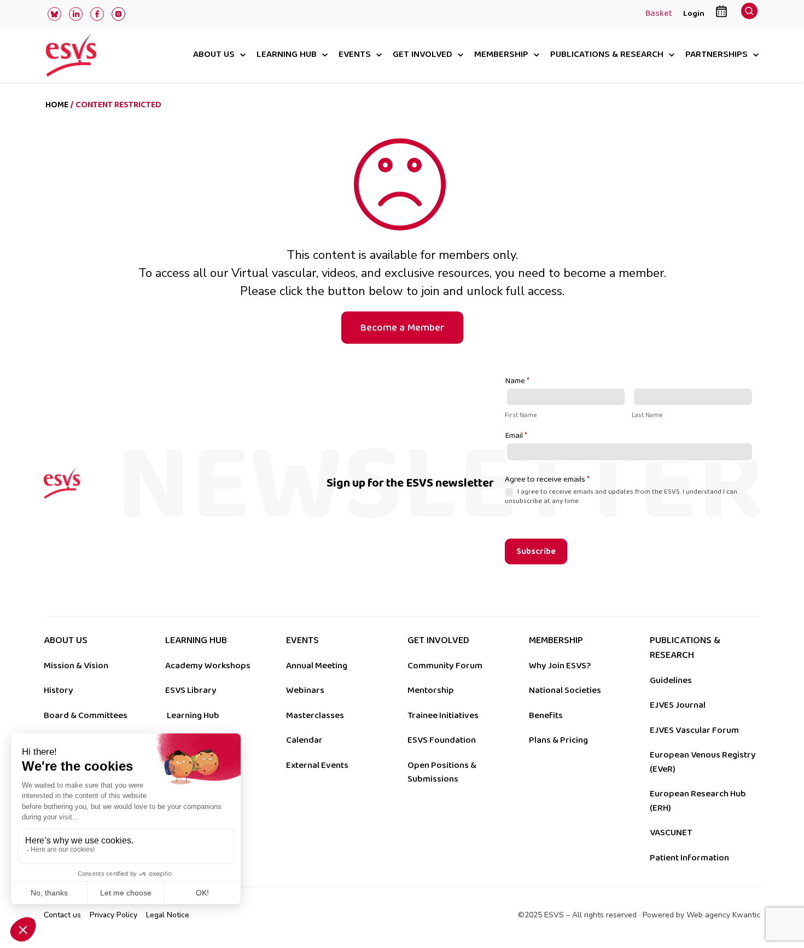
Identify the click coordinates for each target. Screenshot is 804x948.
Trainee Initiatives (443, 715)
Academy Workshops (207, 665)
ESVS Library (191, 690)
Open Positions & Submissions (441, 772)
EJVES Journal (678, 705)
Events (355, 55)
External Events (317, 765)
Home (56, 105)
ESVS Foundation (441, 740)
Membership (501, 55)
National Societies (565, 690)
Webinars (305, 690)
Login (693, 13)
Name (517, 381)
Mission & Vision (76, 665)
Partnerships (716, 55)
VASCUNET (671, 832)
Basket (658, 14)
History (58, 690)
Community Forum (444, 665)
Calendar (304, 740)
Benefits (546, 715)
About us (214, 55)
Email (516, 436)
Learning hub (287, 55)
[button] (749, 14)
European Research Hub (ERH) (698, 801)
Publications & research (606, 55)
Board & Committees (85, 715)
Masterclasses (315, 715)
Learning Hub (193, 715)
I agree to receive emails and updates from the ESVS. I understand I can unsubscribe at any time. (621, 496)
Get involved (422, 55)
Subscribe (536, 551)
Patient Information (689, 858)
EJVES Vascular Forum (694, 730)
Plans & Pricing (558, 740)
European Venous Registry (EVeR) (703, 762)
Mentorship (430, 690)
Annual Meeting (316, 665)
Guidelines (671, 680)
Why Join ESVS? (560, 665)
